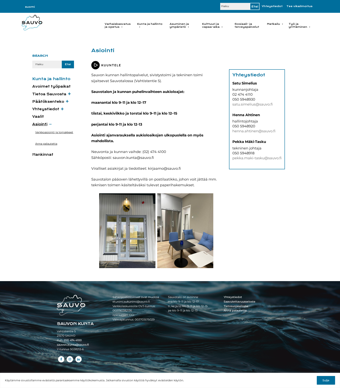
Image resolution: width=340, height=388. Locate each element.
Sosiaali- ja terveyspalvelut (247, 25)
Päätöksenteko (48, 102)
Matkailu (273, 24)
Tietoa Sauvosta (49, 94)
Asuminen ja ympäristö (179, 25)
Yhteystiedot (272, 6)
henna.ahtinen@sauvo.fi (253, 131)
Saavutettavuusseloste (239, 301)
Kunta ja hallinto (150, 24)
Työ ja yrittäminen (298, 25)
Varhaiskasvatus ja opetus (118, 25)
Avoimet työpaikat (51, 86)
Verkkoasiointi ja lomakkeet (54, 132)
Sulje (325, 380)
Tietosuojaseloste (236, 306)
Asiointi (39, 124)
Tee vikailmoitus (299, 6)
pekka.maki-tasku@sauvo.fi (257, 158)
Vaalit (38, 117)
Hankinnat (42, 155)
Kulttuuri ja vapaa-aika (211, 25)
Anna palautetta (46, 143)
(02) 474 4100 (73, 340)
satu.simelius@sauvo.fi (252, 104)
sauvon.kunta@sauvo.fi (73, 344)
